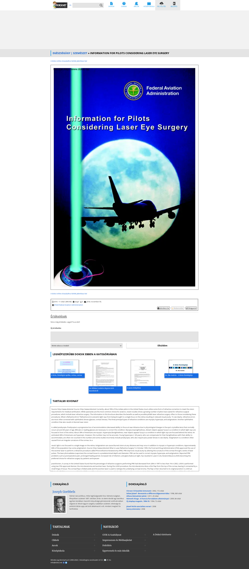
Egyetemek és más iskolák (115, 550)
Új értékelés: (56, 328)
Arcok (136, 6)
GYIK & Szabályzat (111, 534)
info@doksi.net (56, 562)
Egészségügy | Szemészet (70, 53)
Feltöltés (161, 6)
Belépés (174, 6)
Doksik (111, 6)
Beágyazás (192, 308)
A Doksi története (162, 534)
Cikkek (124, 6)
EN (70, 5)
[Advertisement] (124, 30)
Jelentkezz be (164, 308)
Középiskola (149, 6)
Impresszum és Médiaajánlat (117, 540)
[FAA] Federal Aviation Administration (68, 305)
